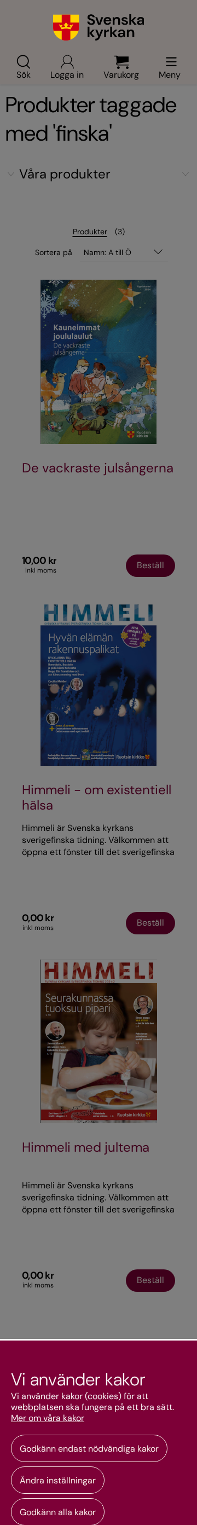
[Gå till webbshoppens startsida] (98, 27)
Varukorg (121, 74)
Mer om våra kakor (47, 1418)
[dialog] (98, 1432)
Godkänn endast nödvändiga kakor (89, 1448)
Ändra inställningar (58, 1480)
